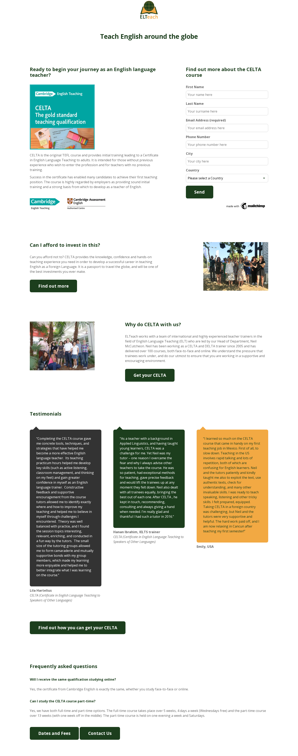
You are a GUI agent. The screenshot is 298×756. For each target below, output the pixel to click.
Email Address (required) (206, 120)
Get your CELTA (150, 375)
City (189, 153)
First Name (195, 87)
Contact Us (100, 733)
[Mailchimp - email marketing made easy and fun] (227, 206)
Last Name (195, 103)
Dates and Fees (54, 733)
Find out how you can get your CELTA (77, 627)
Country (192, 170)
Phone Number (198, 137)
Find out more (53, 286)
